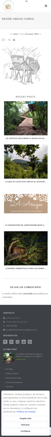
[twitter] (17, 342)
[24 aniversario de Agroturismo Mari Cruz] (26, 205)
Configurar (25, 431)
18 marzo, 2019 (31, 34)
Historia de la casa (13, 378)
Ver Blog (9, 369)
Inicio (11, 24)
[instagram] (11, 342)
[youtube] (24, 342)
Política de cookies (26, 411)
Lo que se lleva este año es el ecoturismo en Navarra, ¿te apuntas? (26, 182)
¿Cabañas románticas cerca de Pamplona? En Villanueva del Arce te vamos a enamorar (26, 268)
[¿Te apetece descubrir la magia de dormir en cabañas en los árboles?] (26, 118)
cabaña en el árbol (24, 24)
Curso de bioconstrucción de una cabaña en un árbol (22, 25)
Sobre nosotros (12, 373)
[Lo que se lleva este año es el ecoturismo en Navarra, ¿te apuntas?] (26, 162)
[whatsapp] (30, 342)
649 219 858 (11, 326)
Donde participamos (14, 382)
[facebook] (5, 342)
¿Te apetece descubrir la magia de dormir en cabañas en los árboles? (26, 138)
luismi (15, 34)
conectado (28, 293)
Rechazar (25, 425)
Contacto (9, 387)
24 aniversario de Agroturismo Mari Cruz (26, 225)
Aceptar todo (25, 418)
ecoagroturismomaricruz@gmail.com (21, 330)
